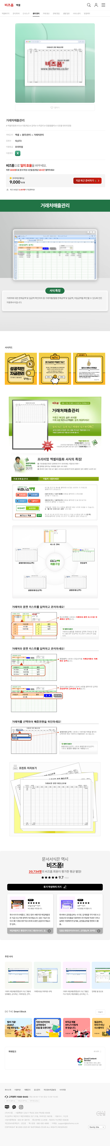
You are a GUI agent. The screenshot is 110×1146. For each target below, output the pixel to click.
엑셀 (17, 134)
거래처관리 (39, 134)
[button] (107, 1027)
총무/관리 (26, 134)
